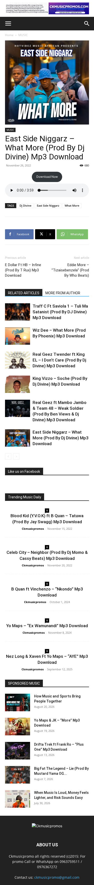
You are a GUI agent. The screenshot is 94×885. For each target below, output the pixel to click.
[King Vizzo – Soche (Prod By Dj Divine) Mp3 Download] (17, 384)
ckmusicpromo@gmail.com (56, 877)
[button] (8, 23)
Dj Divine (25, 205)
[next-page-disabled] (16, 456)
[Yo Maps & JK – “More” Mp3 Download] (17, 726)
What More (72, 205)
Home (9, 35)
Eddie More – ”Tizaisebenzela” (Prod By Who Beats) (70, 270)
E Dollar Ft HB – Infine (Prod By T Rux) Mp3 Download (23, 270)
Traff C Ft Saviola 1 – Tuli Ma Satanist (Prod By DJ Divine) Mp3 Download (60, 312)
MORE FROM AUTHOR (62, 293)
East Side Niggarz (48, 205)
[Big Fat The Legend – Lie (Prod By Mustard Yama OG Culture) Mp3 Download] (17, 775)
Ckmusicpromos (33, 528)
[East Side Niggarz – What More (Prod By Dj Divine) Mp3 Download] (17, 438)
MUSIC (23, 35)
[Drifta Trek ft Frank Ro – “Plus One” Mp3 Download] (17, 750)
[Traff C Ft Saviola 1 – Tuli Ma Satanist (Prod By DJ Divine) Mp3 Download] (17, 312)
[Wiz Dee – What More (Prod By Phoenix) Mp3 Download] (17, 336)
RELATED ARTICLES (23, 293)
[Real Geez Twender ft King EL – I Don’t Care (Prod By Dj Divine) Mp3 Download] (17, 360)
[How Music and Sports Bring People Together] (17, 702)
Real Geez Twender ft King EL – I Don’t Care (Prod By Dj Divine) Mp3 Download (59, 360)
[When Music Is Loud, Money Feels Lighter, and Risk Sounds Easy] (17, 799)
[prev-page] (8, 456)
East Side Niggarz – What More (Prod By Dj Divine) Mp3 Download (60, 438)
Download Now (47, 177)
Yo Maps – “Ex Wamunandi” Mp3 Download (47, 625)
